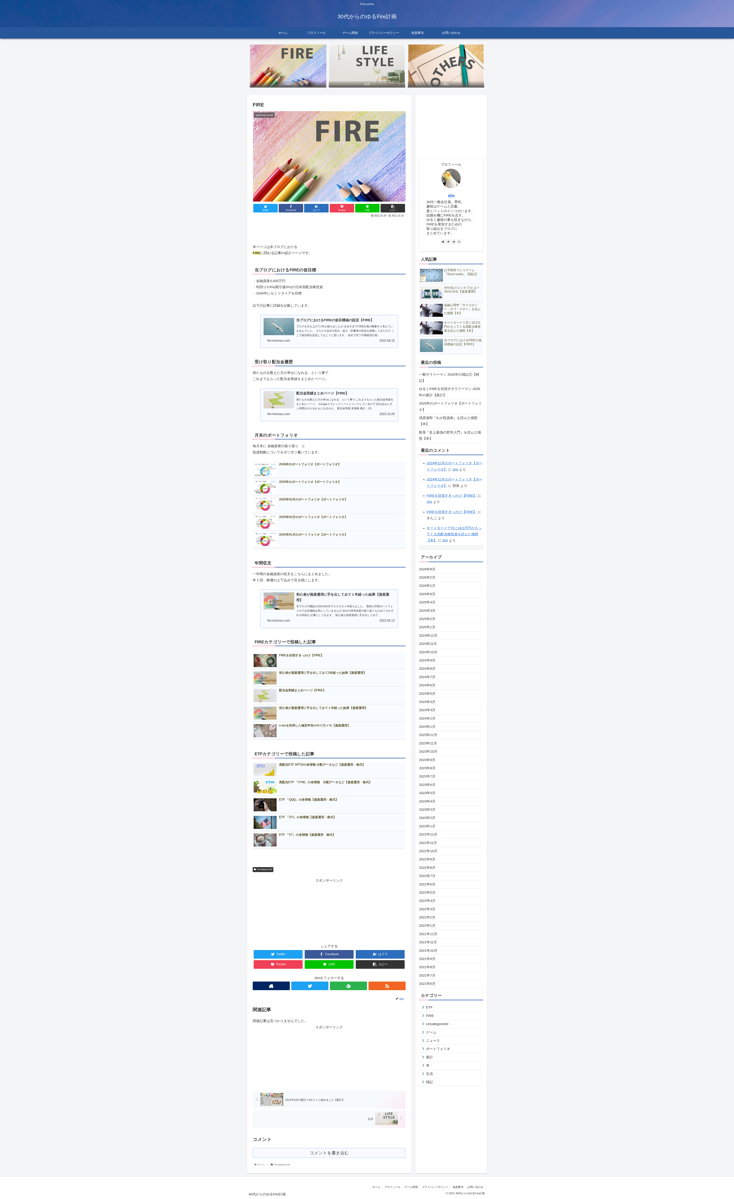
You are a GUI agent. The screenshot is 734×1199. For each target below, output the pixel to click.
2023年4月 (427, 801)
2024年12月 (428, 635)
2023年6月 (427, 785)
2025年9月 (427, 594)
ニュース (433, 1041)
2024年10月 (428, 652)
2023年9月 (427, 760)
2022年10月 (428, 851)
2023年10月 (428, 751)
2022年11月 (428, 843)
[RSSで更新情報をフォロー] (387, 986)
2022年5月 (427, 892)
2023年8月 (427, 768)
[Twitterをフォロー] (309, 986)
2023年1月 (427, 826)
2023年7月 (427, 776)
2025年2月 (427, 619)
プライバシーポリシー (435, 1186)
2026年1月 (427, 586)
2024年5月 (427, 694)
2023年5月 (427, 793)
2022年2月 (427, 917)
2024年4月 (427, 702)
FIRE (430, 1016)
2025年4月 (427, 602)
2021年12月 (428, 934)
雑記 (429, 1082)
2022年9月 (427, 859)
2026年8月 (427, 569)
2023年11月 (428, 743)
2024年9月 (427, 660)
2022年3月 (427, 909)
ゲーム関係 (411, 1186)
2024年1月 (427, 727)
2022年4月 (427, 901)
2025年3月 (427, 611)
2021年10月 (428, 951)
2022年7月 (427, 876)
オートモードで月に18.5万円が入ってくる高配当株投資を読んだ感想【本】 (454, 534)
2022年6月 (427, 884)
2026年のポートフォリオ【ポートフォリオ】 (450, 406)
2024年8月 (427, 668)
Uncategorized (264, 869)
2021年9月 (427, 959)
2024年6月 (427, 685)
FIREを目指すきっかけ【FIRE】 (452, 496)
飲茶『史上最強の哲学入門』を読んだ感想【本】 (450, 435)
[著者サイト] (271, 986)
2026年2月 (427, 577)
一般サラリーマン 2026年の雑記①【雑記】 (449, 378)
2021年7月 (427, 975)
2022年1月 (427, 925)
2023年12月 (428, 735)
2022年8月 (427, 868)
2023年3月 (427, 809)
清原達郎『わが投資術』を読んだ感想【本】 (448, 421)
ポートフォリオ (438, 1049)
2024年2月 (427, 718)
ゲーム (431, 1032)
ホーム (376, 1186)
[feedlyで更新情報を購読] (348, 986)
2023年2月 (427, 818)
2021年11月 (428, 942)
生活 (429, 1074)
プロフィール (392, 1186)
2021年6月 (427, 984)
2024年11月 (428, 644)
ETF (429, 1007)
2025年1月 (427, 627)
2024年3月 (427, 710)
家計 (429, 1057)
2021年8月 (427, 967)
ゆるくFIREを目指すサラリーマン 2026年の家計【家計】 (449, 392)
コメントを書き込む (329, 1152)
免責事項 (458, 1186)
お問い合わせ (475, 1186)
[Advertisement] (329, 229)
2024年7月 (427, 677)
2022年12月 (428, 834)
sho (451, 195)
